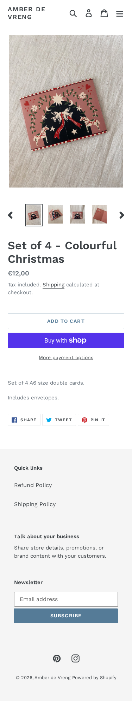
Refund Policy (33, 485)
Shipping (53, 284)
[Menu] (119, 13)
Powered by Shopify (94, 677)
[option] (34, 215)
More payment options (66, 357)
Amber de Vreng (26, 12)
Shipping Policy (35, 504)
